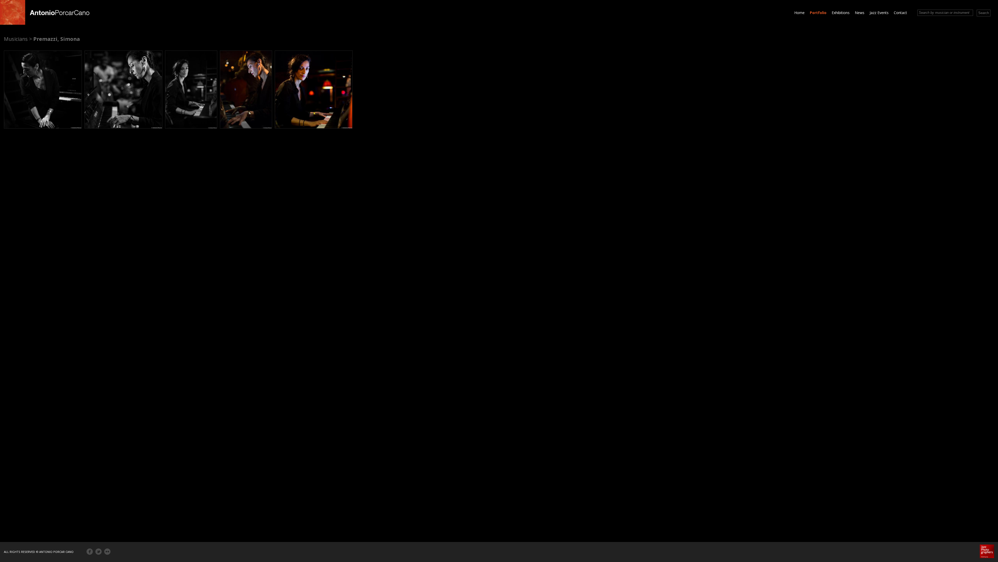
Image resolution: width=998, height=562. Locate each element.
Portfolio (818, 12)
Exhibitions (841, 12)
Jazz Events (879, 12)
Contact (900, 12)
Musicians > (18, 38)
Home (799, 12)
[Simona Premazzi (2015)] (43, 89)
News (859, 12)
